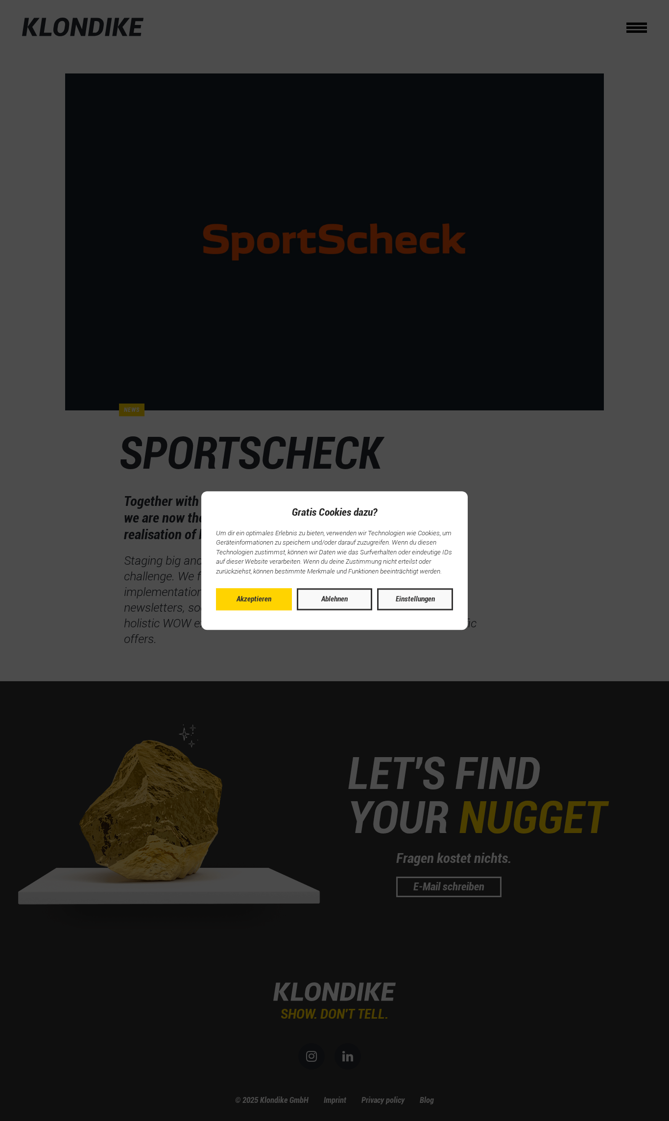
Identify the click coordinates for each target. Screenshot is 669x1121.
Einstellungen (415, 599)
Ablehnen (334, 599)
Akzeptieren (254, 599)
